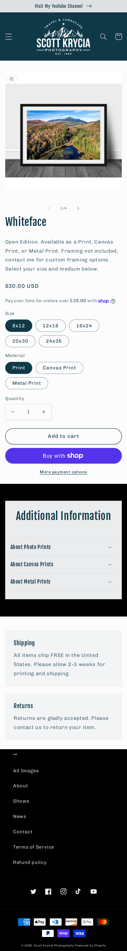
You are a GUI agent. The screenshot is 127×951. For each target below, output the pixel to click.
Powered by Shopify (90, 945)
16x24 (84, 326)
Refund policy (30, 862)
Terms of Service (33, 847)
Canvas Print (59, 368)
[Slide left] (49, 208)
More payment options (63, 471)
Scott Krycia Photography (54, 945)
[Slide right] (78, 208)
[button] (8, 36)
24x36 (54, 341)
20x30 (20, 341)
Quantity (14, 398)
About (20, 786)
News (19, 816)
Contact (22, 832)
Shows (21, 801)
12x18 (51, 326)
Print (18, 368)
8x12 (18, 326)
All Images (26, 771)
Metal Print (26, 383)
